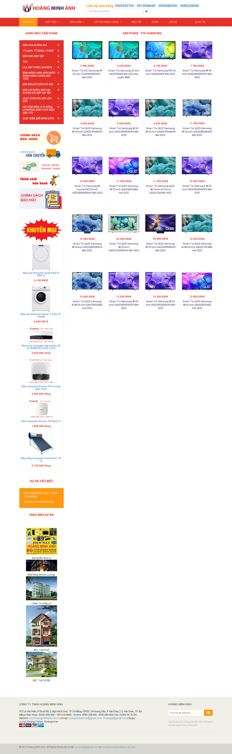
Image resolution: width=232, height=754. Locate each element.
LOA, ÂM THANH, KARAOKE (37, 67)
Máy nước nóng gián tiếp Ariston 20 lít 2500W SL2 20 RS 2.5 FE (41, 347)
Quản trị (200, 22)
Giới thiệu (51, 22)
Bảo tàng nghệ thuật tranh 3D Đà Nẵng (41, 495)
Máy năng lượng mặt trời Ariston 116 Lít (41, 459)
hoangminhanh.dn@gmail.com (85, 718)
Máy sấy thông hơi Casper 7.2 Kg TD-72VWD (41, 315)
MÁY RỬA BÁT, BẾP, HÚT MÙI (38, 84)
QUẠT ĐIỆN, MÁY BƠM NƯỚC (38, 118)
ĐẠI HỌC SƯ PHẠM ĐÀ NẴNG (39, 502)
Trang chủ (28, 22)
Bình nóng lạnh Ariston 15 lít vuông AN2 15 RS (41, 387)
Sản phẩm (76, 22)
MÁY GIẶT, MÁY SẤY (33, 56)
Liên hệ (173, 22)
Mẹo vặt (136, 22)
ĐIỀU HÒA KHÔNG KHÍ (35, 45)
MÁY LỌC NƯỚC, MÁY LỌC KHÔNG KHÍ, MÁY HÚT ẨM (37, 91)
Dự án (155, 22)
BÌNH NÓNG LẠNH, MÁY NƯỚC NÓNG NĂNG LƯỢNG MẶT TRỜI (39, 75)
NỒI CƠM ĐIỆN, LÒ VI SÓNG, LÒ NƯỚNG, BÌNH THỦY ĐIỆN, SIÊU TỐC (39, 110)
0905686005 (167, 6)
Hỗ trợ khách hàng (106, 22)
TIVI (25, 61)
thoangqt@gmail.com (115, 718)
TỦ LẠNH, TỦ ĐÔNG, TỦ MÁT (38, 50)
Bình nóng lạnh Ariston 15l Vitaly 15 (41, 421)
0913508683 (146, 6)
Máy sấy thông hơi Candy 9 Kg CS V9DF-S (41, 274)
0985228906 (189, 6)
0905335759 (124, 6)
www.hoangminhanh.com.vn (44, 718)
